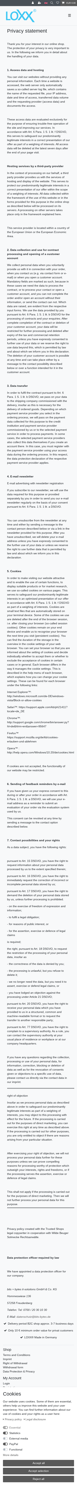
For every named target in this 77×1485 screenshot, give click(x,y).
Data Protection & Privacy (19, 1371)
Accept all (39, 1463)
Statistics (14, 1433)
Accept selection (38, 1470)
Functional (15, 1449)
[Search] (52, 3)
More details (10, 1455)
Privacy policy (14, 1419)
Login (6, 1383)
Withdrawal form (13, 1367)
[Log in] (33, 3)
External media (18, 1438)
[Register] (40, 3)
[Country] (46, 3)
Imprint (7, 1359)
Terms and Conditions (16, 1355)
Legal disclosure (35, 1419)
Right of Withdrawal (15, 1363)
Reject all (38, 1478)
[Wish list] (57, 3)
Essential (15, 1427)
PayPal (13, 1444)
